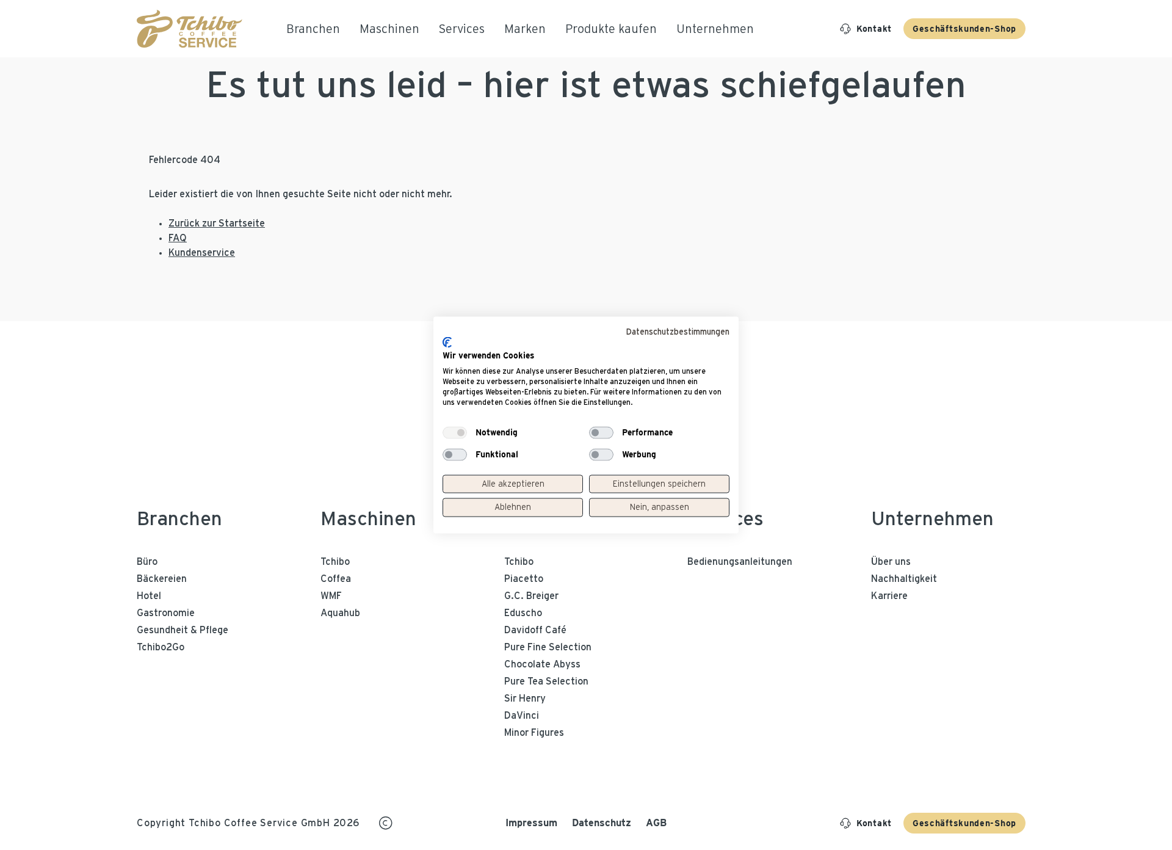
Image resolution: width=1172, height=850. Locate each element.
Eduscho (523, 613)
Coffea (335, 579)
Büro (147, 562)
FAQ (177, 238)
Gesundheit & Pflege (182, 630)
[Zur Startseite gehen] (189, 29)
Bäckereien (162, 579)
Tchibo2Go (160, 647)
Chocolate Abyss (542, 664)
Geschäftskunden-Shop (964, 29)
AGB (656, 823)
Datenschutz (601, 823)
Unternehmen (932, 519)
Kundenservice (201, 253)
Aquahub (340, 613)
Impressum (531, 823)
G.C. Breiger (531, 596)
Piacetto (523, 579)
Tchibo (335, 562)
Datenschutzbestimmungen (677, 332)
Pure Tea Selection (546, 681)
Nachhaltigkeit (904, 579)
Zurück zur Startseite (216, 223)
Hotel (149, 596)
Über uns (891, 562)
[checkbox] (455, 432)
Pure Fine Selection (547, 647)
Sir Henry (525, 698)
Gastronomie (166, 613)
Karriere (889, 596)
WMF (331, 596)
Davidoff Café (535, 630)
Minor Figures (534, 733)
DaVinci (521, 716)
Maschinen (368, 519)
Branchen (179, 519)
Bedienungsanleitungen (739, 562)
